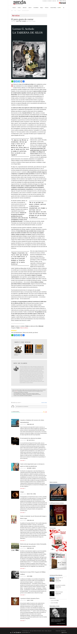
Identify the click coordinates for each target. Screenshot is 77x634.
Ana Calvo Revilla (30, 440)
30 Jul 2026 (57, 588)
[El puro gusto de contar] (29, 52)
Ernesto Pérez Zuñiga (31, 493)
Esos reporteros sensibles (60, 585)
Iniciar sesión (44, 402)
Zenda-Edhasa (53, 7)
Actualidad (35, 7)
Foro (58, 7)
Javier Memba (29, 576)
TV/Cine (46, 7)
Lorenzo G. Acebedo (31, 21)
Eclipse (22, 492)
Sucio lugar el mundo (29, 354)
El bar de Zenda (58, 580)
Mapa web (49, 630)
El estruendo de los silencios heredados (30, 438)
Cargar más (29, 625)
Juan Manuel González (31, 468)
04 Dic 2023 (13, 21)
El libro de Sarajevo (59, 591)
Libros (30, 7)
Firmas (14, 7)
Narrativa (19, 10)
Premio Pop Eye (63, 630)
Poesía (19, 7)
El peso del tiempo (38, 354)
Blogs (41, 7)
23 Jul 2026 (57, 594)
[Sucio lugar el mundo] (29, 349)
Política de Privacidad (37, 630)
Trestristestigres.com (25, 630)
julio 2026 (53, 602)
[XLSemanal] (62, 3)
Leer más (22, 460)
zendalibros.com (30, 424)
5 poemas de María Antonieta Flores (29, 598)
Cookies (42, 630)
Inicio (12, 10)
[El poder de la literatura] (18, 349)
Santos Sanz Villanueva (21, 21)
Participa (46, 630)
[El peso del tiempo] (39, 349)
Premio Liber (58, 630)
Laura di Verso (30, 600)
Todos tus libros (24, 328)
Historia (24, 7)
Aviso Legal (31, 630)
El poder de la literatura (17, 354)
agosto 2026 (53, 600)
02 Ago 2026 (57, 581)
